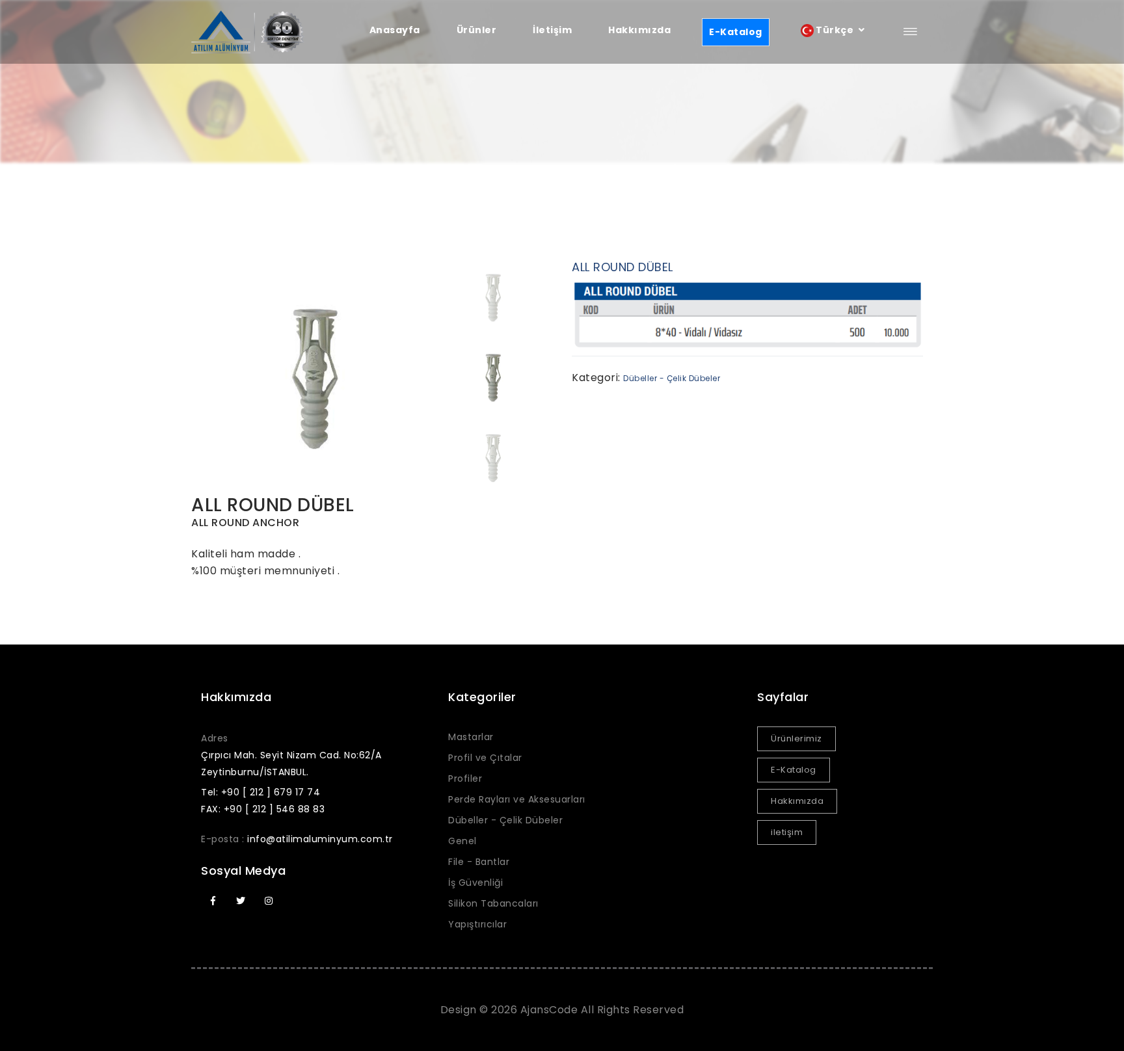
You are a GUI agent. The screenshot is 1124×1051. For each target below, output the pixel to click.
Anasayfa (394, 29)
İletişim (552, 29)
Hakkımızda (639, 29)
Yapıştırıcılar (477, 924)
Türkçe (835, 29)
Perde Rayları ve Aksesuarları (516, 799)
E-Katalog (735, 31)
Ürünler (477, 29)
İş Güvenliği (475, 882)
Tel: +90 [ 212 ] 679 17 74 (260, 792)
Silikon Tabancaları (493, 903)
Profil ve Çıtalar (485, 757)
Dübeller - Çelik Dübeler (671, 378)
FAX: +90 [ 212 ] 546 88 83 (263, 809)
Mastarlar (471, 736)
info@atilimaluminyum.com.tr (320, 838)
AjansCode (549, 1009)
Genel (462, 840)
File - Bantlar (478, 861)
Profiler (465, 778)
